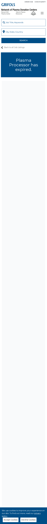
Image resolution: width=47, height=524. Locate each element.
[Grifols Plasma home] (8, 4)
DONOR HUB (29, 2)
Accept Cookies (11, 520)
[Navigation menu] (42, 13)
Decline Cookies (28, 520)
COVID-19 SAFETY (40, 2)
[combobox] (23, 22)
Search (23, 40)
